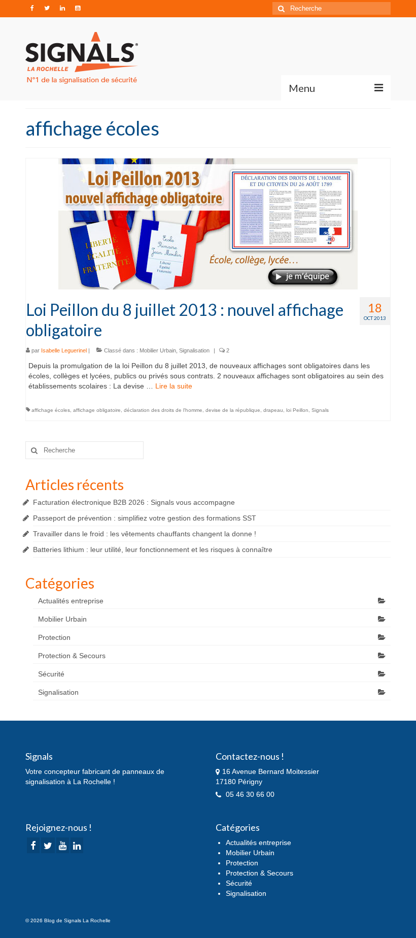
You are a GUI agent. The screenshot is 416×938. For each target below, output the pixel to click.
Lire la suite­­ (173, 386)
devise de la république (232, 410)
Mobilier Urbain (158, 350)
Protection (54, 637)
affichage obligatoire (97, 410)
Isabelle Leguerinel (64, 350)
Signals (320, 410)
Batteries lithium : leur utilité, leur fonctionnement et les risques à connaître (152, 549)
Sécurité (51, 674)
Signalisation (194, 350)
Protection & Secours (72, 656)
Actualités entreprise (70, 601)
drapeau (273, 410)
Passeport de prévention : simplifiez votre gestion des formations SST (144, 518)
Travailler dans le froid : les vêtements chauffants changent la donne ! (144, 534)
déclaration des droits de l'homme (163, 410)
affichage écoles (50, 410)
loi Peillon (297, 410)
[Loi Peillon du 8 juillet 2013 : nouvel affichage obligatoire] (208, 223)
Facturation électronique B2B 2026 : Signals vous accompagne (134, 502)
